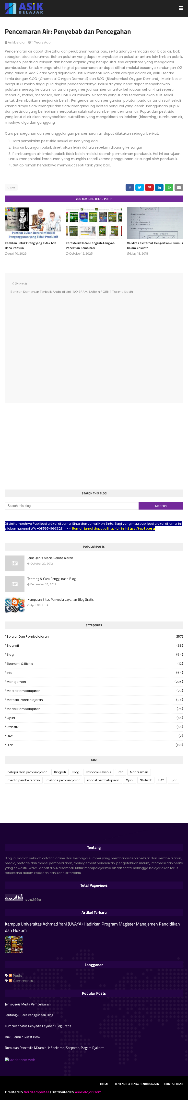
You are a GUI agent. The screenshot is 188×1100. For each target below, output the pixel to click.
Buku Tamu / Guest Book (22, 1037)
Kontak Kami (173, 1084)
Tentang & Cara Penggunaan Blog (51, 578)
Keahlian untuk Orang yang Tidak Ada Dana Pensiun (30, 245)
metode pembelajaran (95, 699)
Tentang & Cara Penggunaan (137, 1084)
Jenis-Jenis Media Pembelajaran (50, 557)
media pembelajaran (95, 690)
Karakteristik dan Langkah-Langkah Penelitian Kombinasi (90, 245)
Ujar (11, 187)
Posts (17, 975)
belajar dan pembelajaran (95, 636)
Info (95, 672)
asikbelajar (17, 42)
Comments (22, 980)
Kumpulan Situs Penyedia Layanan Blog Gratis (60, 599)
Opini (95, 718)
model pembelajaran (95, 709)
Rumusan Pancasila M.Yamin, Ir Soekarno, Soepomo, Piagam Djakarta (55, 1047)
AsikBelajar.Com (88, 1092)
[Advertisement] (94, 447)
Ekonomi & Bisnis (95, 663)
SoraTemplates (36, 1092)
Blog (95, 654)
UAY (95, 736)
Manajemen (95, 681)
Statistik (95, 727)
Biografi (95, 645)
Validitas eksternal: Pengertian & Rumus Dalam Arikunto (155, 245)
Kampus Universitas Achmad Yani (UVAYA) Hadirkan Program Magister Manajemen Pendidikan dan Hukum (92, 927)
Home (104, 1084)
